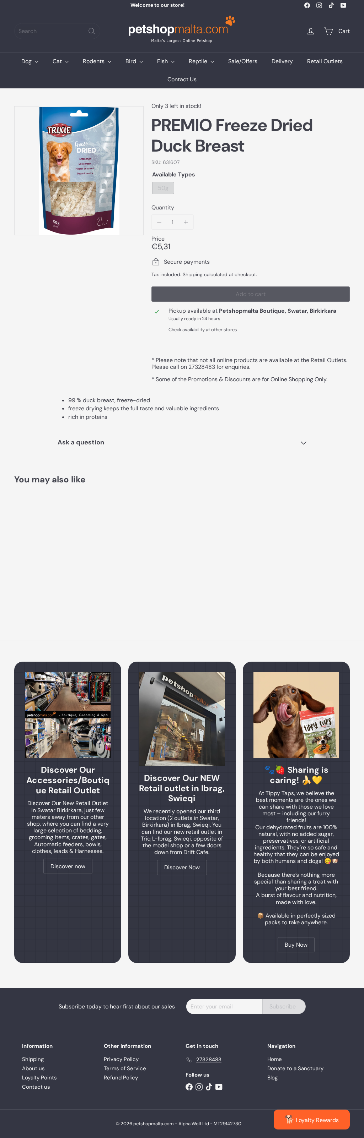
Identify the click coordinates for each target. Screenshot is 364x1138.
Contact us (36, 1086)
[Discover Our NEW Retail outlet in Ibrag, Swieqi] (182, 719)
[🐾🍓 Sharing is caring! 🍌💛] (296, 715)
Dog (27, 61)
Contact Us (182, 79)
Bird (131, 61)
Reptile (199, 61)
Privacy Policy (121, 1059)
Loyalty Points (39, 1077)
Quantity (162, 207)
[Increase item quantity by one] (186, 222)
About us (33, 1068)
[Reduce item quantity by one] (159, 222)
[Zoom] (79, 170)
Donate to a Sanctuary (295, 1068)
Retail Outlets (325, 61)
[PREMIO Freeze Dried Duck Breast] (39, 546)
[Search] (91, 31)
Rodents (94, 61)
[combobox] (57, 31)
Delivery (282, 61)
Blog (272, 1077)
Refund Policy (121, 1077)
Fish (163, 61)
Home (274, 1059)
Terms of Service (125, 1068)
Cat (58, 61)
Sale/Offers (242, 61)
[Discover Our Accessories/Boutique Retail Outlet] (68, 715)
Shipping (193, 275)
